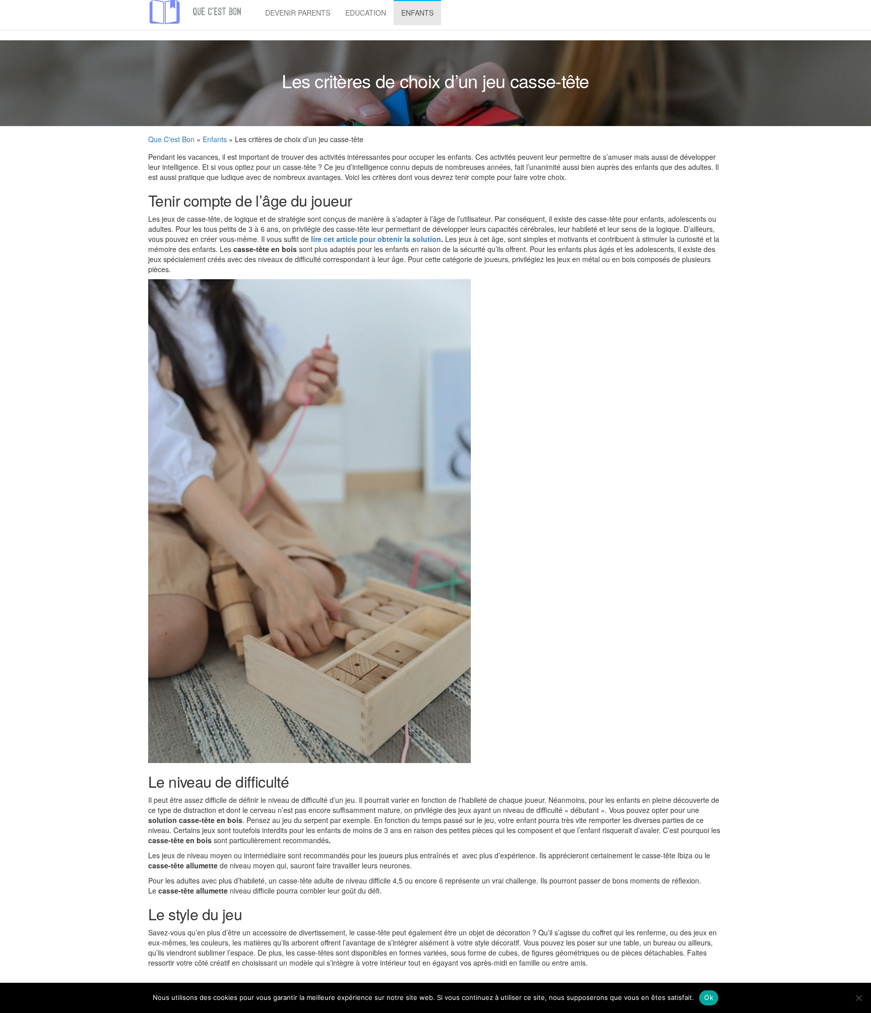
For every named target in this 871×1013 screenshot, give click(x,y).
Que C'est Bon (171, 139)
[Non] (858, 998)
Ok (708, 997)
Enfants (417, 13)
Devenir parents (297, 13)
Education (365, 13)
